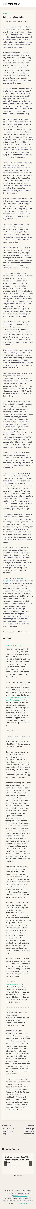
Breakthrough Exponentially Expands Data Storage (28, 1131)
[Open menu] (32, 3)
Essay (5, 13)
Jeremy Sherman (13, 645)
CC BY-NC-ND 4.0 (20, 1196)
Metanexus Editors (10, 21)
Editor (8, 1166)
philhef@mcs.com (13, 984)
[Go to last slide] (5, 1163)
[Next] (30, 1163)
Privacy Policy (22, 1203)
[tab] (14, 1175)
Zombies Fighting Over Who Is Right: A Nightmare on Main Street (18, 1160)
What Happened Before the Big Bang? (8, 1130)
